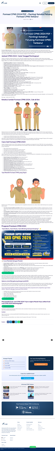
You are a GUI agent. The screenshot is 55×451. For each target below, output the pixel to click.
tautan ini (4, 138)
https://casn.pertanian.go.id (19, 166)
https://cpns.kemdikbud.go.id (26, 165)
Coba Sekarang (28, 378)
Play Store (27, 263)
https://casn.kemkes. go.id (19, 162)
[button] (40, 3)
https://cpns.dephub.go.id (20, 167)
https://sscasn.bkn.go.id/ (13, 148)
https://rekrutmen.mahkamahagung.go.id (18, 169)
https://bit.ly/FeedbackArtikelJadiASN (8, 309)
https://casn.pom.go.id (23, 157)
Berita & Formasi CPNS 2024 (27, 11)
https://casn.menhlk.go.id (27, 163)
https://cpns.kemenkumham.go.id (28, 168)
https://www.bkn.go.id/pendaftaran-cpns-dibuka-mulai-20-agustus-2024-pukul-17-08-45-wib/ (19, 317)
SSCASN (28, 154)
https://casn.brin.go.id (22, 158)
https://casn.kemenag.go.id (18, 160)
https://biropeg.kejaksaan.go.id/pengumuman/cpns (18, 159)
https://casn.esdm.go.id (27, 161)
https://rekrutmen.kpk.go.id (22, 170)
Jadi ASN (15, 220)
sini (15, 95)
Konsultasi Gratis (41, 364)
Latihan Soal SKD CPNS (10, 97)
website (46, 263)
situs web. (33, 264)
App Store (32, 263)
